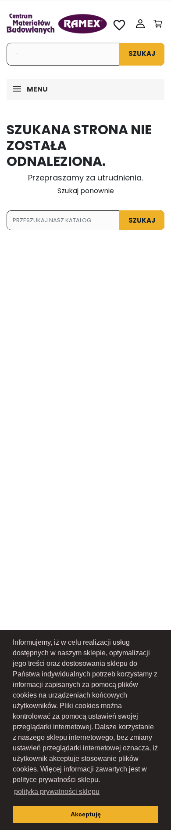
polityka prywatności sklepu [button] (57, 791)
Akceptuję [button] (86, 814)
